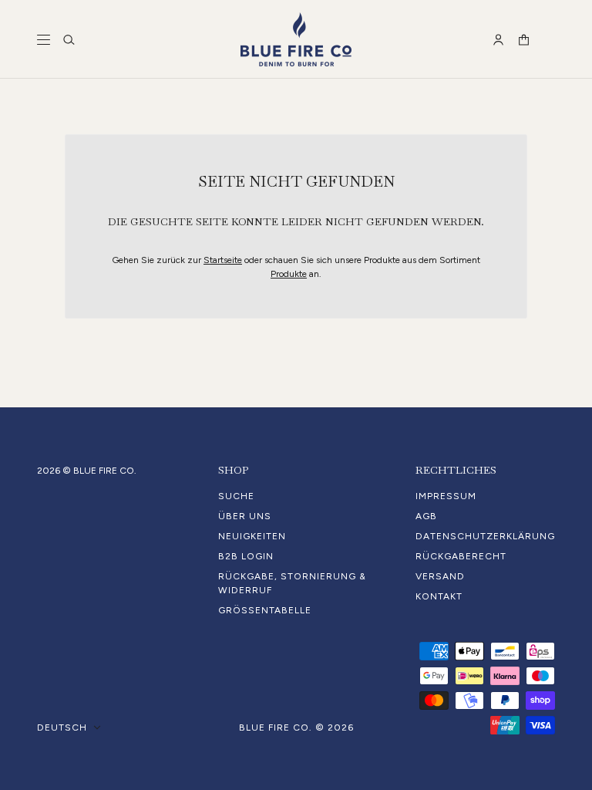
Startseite (223, 260)
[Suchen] (69, 39)
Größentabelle (264, 610)
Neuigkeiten (252, 536)
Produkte (289, 273)
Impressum (445, 496)
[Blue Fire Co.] (296, 39)
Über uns (244, 516)
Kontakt (438, 596)
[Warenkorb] (523, 39)
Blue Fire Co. (275, 727)
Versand (440, 576)
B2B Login (246, 556)
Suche (236, 496)
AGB (426, 516)
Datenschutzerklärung (485, 536)
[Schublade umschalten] (43, 40)
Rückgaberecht (460, 556)
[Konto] (498, 39)
